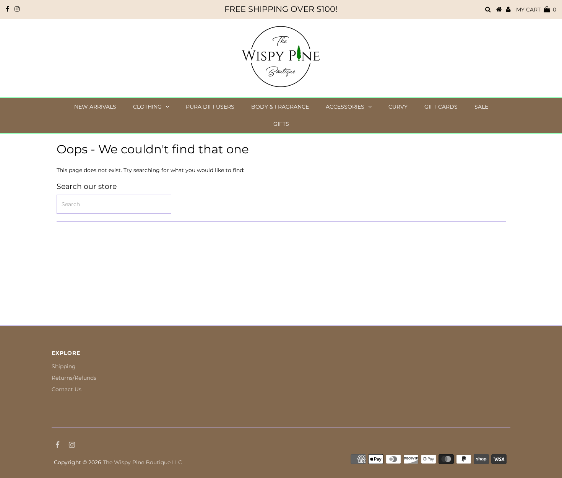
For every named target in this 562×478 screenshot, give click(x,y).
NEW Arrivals (95, 106)
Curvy (398, 106)
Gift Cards (441, 106)
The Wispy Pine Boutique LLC (142, 462)
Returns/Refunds (74, 377)
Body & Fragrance (280, 106)
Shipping (64, 366)
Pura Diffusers (210, 106)
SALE (481, 106)
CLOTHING (147, 106)
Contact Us (66, 389)
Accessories (345, 106)
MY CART (536, 9)
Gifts (281, 123)
